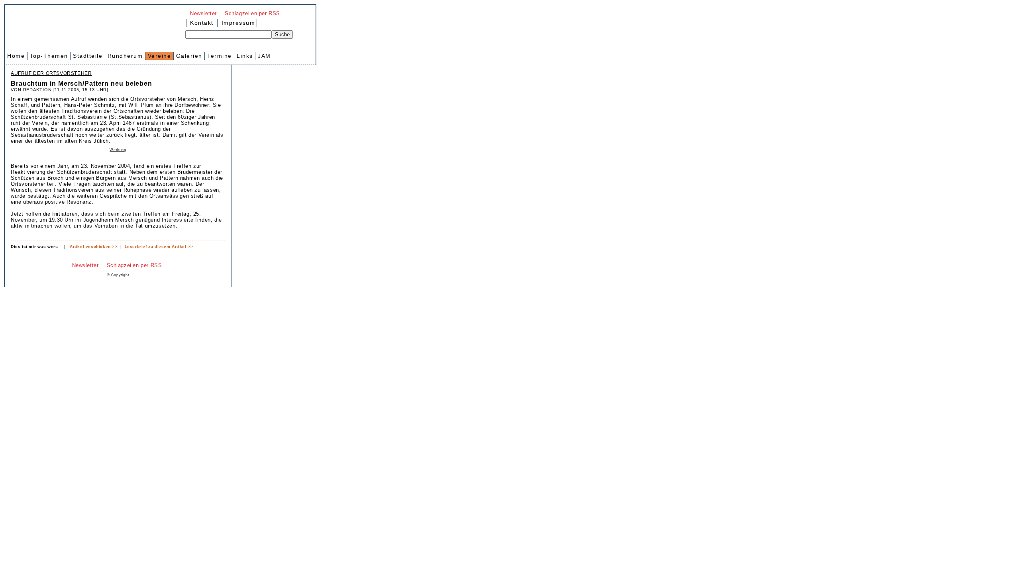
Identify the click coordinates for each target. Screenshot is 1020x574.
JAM (264, 56)
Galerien (189, 56)
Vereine (159, 56)
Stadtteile (87, 56)
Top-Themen (49, 56)
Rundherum (125, 56)
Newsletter (203, 13)
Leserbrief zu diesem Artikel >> (159, 246)
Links (245, 56)
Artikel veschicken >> (94, 246)
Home (16, 56)
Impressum (237, 23)
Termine (219, 56)
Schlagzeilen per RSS (252, 13)
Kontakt (202, 23)
